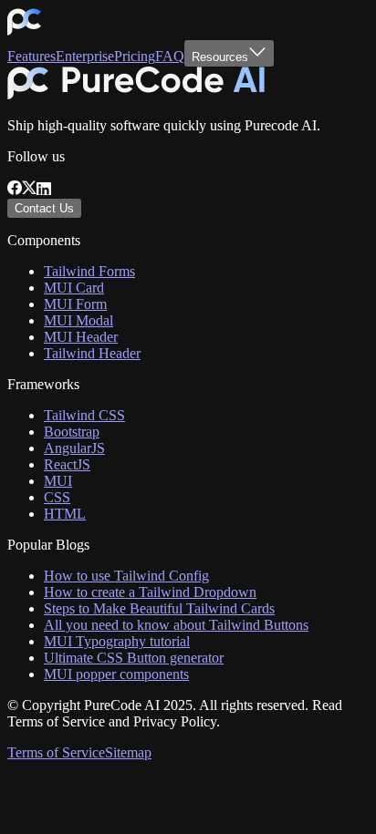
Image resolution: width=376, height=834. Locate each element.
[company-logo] (24, 31)
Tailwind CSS (84, 415)
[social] (14, 190)
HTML (65, 513)
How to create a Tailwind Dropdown (150, 592)
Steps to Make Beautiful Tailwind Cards (159, 608)
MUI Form (75, 304)
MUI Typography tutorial (117, 641)
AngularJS (74, 448)
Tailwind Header (92, 353)
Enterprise (85, 56)
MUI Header (81, 337)
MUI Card (74, 287)
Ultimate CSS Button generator (134, 657)
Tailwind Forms (89, 271)
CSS (57, 497)
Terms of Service (56, 752)
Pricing (134, 56)
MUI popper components (116, 674)
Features (31, 56)
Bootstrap (71, 431)
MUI (58, 481)
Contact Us (44, 208)
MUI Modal (78, 320)
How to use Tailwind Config (126, 575)
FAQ (169, 56)
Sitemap (128, 752)
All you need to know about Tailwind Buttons (176, 625)
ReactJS (67, 464)
